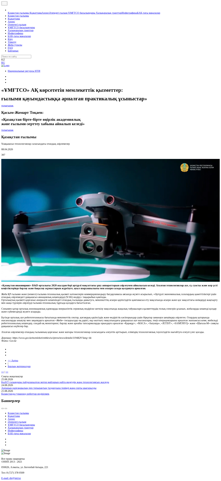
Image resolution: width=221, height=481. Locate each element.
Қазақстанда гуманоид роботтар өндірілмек (25, 393)
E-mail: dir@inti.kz (11, 478)
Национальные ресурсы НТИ (24, 71)
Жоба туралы (15, 45)
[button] (9, 10)
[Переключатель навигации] (4, 3)
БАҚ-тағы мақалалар (148, 12)
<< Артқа (13, 360)
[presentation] (2, 408)
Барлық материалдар (19, 366)
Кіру (10, 39)
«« (2, 371)
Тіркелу (12, 42)
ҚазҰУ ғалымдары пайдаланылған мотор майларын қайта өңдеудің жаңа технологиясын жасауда (55, 382)
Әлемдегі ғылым (58, 12)
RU (3, 62)
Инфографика (129, 12)
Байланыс (13, 50)
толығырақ (7, 105)
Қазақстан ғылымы (19, 12)
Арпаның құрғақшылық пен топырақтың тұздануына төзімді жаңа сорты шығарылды (48, 388)
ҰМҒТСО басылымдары (82, 12)
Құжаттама (36, 12)
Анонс (45, 12)
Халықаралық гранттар (109, 12)
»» (7, 371)
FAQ (10, 47)
